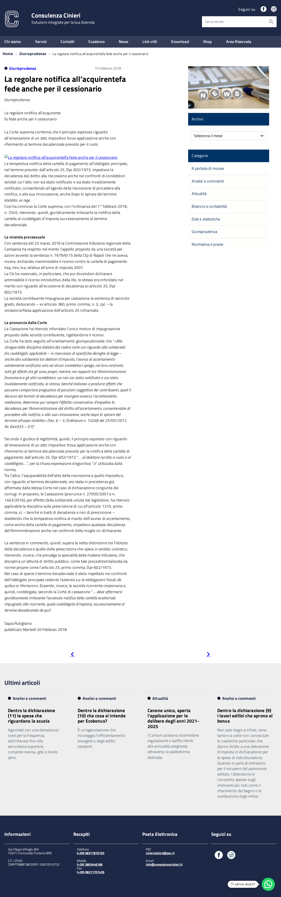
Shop (207, 42)
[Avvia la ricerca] (271, 21)
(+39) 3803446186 (90, 864)
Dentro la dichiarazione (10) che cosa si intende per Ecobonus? (102, 715)
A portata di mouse (208, 168)
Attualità (199, 194)
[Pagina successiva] (208, 655)
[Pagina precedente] (72, 655)
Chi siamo (12, 42)
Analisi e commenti (208, 181)
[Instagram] (274, 9)
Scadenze (96, 42)
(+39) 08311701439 (90, 872)
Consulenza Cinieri (63, 18)
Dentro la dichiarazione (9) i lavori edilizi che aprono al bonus (245, 715)
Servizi (41, 42)
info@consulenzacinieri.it (164, 864)
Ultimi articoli (22, 682)
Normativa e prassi (207, 244)
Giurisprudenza (32, 54)
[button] (268, 884)
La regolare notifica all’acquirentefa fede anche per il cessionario (65, 83)
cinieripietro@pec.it (160, 853)
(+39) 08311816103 (90, 853)
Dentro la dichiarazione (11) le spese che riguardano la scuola (31, 715)
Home (8, 54)
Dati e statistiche (206, 219)
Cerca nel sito (214, 21)
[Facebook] (263, 9)
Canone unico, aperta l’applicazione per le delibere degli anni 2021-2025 (173, 718)
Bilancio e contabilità (209, 206)
